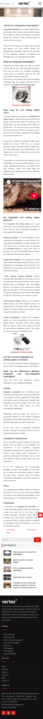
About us (5, 672)
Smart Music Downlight (11, 643)
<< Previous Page (10, 531)
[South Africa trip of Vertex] (7, 577)
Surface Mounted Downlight (13, 640)
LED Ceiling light (9, 634)
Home (4, 666)
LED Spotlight (8, 648)
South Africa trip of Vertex (22, 577)
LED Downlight (8, 651)
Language (6, 4)
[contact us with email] (40, 515)
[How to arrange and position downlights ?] (7, 569)
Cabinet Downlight (9, 654)
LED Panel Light (9, 637)
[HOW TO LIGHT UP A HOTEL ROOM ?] (7, 561)
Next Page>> (32, 530)
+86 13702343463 (9, 707)
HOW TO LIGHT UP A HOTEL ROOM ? (23, 561)
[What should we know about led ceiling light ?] (7, 553)
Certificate (5, 675)
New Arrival (7, 645)
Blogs (4, 678)
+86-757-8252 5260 (10, 702)
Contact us (5, 681)
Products (5, 669)
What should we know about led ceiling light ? (24, 553)
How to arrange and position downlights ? (23, 569)
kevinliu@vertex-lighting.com (25, 516)
